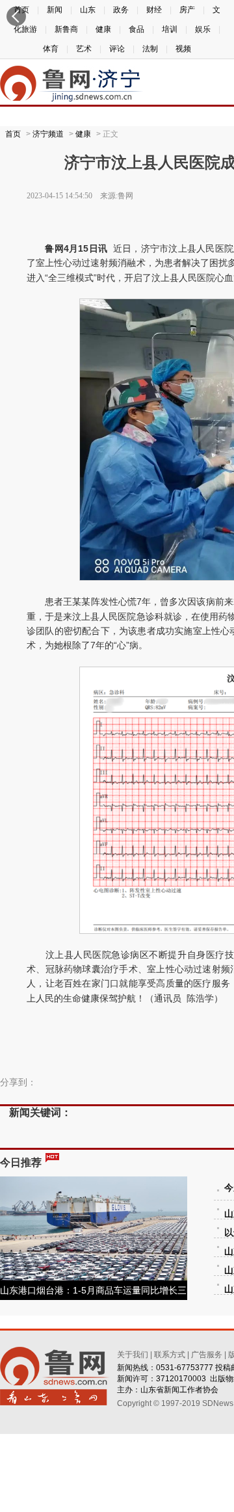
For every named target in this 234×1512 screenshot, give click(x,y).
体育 (50, 48)
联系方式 (169, 1354)
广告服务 (206, 1354)
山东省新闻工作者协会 (179, 1389)
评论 (117, 48)
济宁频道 (48, 134)
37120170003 (181, 1378)
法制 (150, 48)
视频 (183, 48)
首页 (13, 134)
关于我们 (132, 1354)
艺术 (84, 48)
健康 (83, 134)
